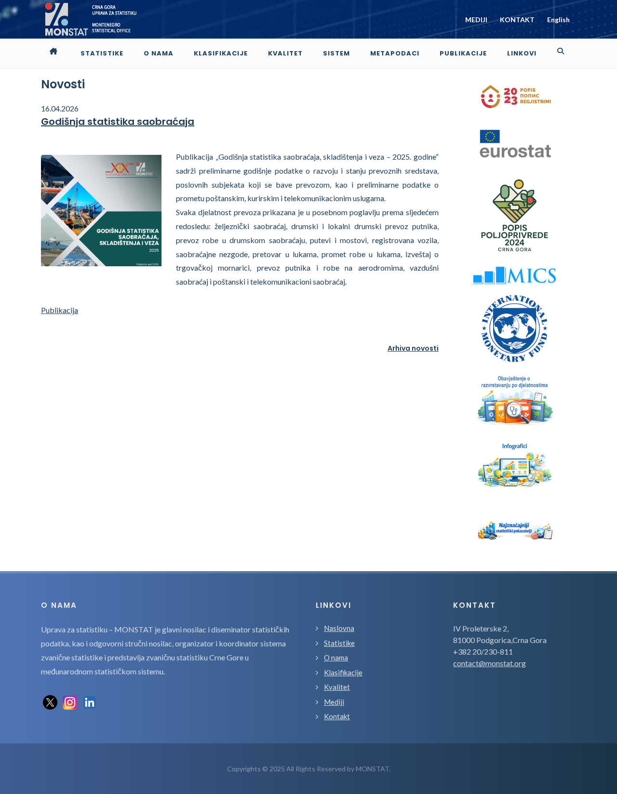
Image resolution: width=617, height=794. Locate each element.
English (558, 19)
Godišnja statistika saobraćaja (117, 121)
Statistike (339, 643)
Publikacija (59, 310)
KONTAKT (517, 19)
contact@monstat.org (489, 663)
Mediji (334, 702)
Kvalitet (337, 687)
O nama (336, 657)
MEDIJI (476, 19)
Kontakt (337, 716)
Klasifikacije (343, 672)
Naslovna (339, 628)
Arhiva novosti (413, 348)
